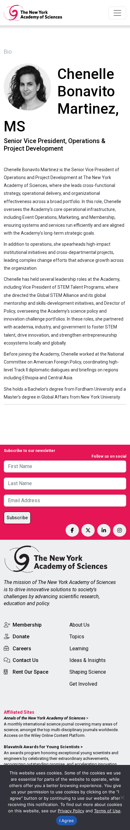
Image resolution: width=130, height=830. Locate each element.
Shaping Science (87, 672)
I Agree (66, 820)
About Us (79, 625)
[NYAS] (33, 12)
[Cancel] (122, 797)
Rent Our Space (30, 672)
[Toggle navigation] (117, 13)
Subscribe (17, 517)
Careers (22, 649)
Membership (27, 625)
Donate (21, 637)
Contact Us (25, 660)
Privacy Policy (71, 810)
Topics (76, 637)
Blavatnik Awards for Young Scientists (42, 746)
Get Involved (83, 684)
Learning (78, 649)
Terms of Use (107, 810)
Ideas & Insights (87, 660)
